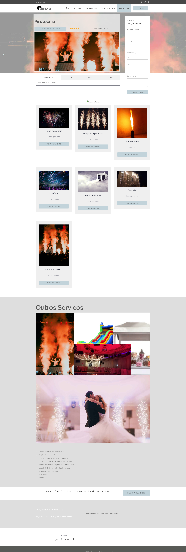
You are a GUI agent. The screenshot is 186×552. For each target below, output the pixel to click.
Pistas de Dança (103, 365)
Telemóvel (131, 53)
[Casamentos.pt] (93, 102)
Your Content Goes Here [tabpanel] (46, 82)
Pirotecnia (64, 357)
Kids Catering (141, 357)
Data (129, 64)
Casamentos (93, 419)
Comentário (131, 76)
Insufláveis (103, 333)
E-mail (130, 41)
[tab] (48, 77)
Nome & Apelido (133, 30)
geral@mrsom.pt (40, 2)
